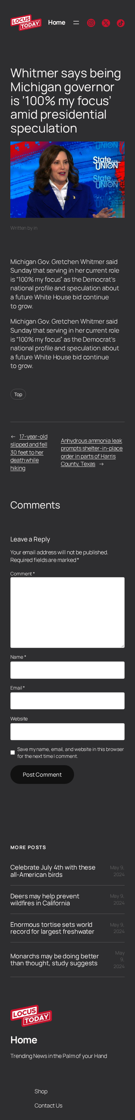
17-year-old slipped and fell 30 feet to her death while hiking (28, 452)
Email (17, 687)
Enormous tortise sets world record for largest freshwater (52, 928)
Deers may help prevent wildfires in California (44, 899)
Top (18, 394)
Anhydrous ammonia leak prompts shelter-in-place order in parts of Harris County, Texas (92, 452)
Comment (22, 573)
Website (19, 718)
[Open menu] (76, 22)
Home (56, 22)
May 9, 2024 (117, 871)
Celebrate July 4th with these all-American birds (53, 871)
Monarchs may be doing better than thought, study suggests (54, 959)
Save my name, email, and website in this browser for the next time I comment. (70, 752)
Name (18, 656)
